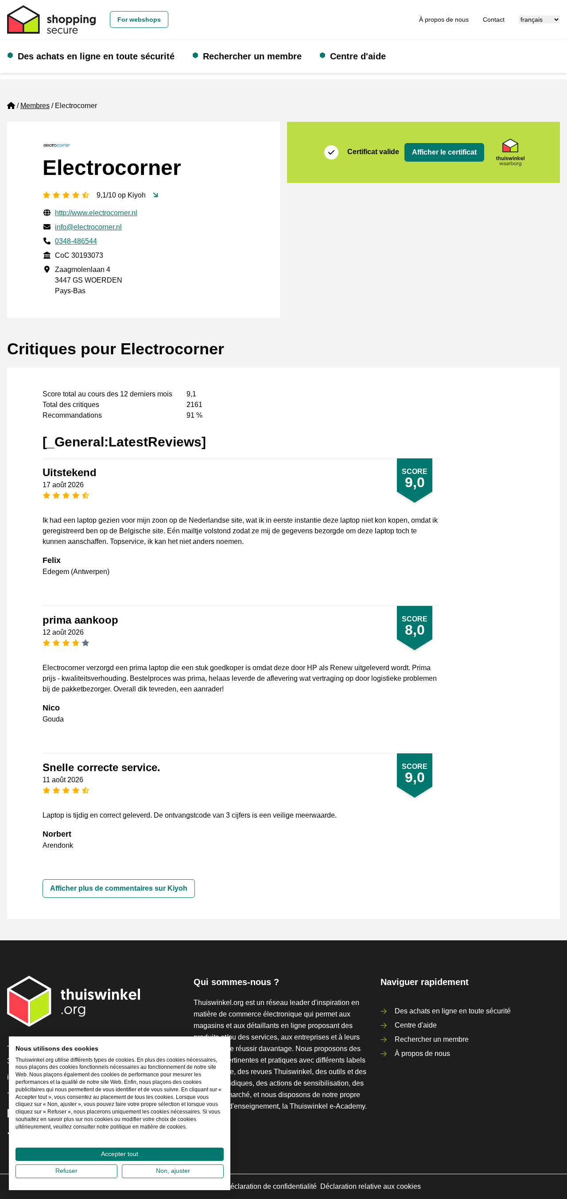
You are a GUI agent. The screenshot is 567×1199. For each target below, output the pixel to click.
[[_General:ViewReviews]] (155, 195)
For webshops (139, 19)
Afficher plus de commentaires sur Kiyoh (118, 888)
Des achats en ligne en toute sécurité (96, 56)
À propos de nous (444, 19)
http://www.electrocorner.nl (96, 213)
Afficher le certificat (444, 152)
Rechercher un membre (252, 56)
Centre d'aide (358, 56)
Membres (35, 105)
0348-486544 (76, 241)
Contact (494, 19)
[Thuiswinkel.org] (51, 19)
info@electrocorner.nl (88, 227)
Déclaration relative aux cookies (370, 1186)
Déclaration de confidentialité (271, 1186)
